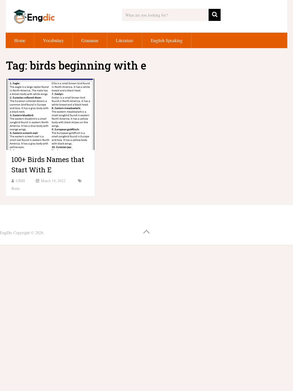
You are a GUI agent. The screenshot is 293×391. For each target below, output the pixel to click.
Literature (124, 40)
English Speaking (167, 40)
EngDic (6, 232)
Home (19, 40)
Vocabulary (53, 40)
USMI (20, 180)
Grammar (89, 40)
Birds (15, 188)
